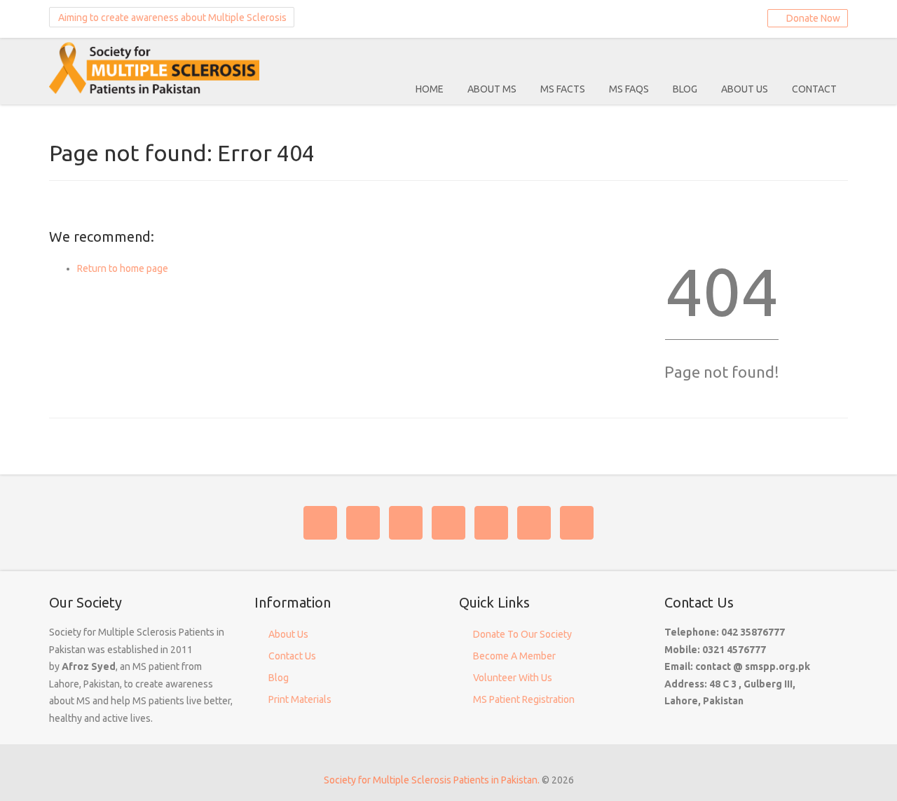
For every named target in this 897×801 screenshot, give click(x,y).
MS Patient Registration (524, 699)
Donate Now (811, 18)
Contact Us (292, 656)
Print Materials (299, 699)
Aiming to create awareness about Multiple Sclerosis (171, 17)
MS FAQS (629, 89)
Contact (814, 89)
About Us (744, 89)
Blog (685, 89)
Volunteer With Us (512, 677)
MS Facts (562, 89)
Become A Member (514, 656)
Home (430, 89)
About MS (491, 89)
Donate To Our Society (522, 634)
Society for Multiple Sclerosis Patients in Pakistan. (432, 780)
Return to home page (122, 268)
